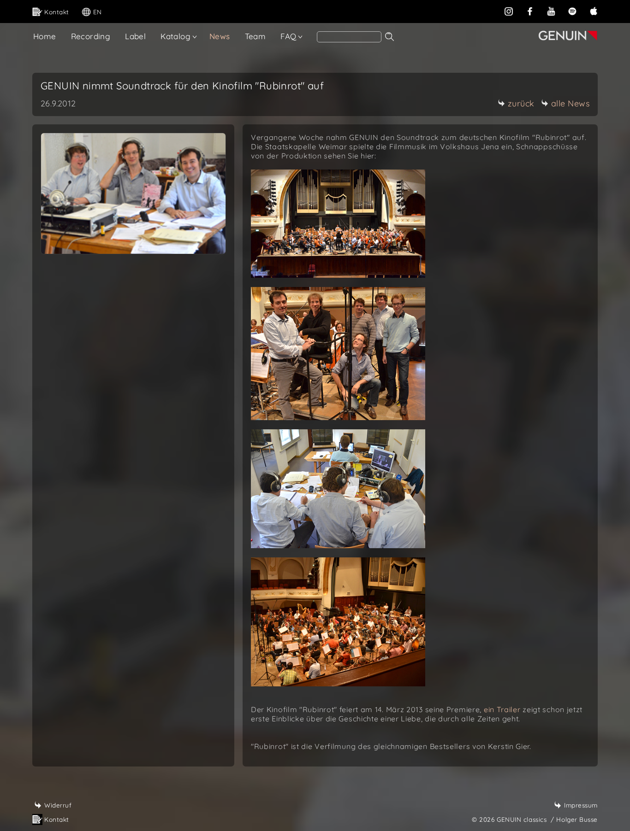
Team (255, 36)
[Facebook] (530, 10)
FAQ (288, 36)
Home (44, 36)
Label (135, 36)
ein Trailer (502, 709)
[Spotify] (572, 10)
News (219, 36)
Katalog (175, 36)
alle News (570, 103)
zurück (521, 103)
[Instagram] (508, 10)
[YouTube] (551, 10)
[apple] (593, 10)
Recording (91, 36)
